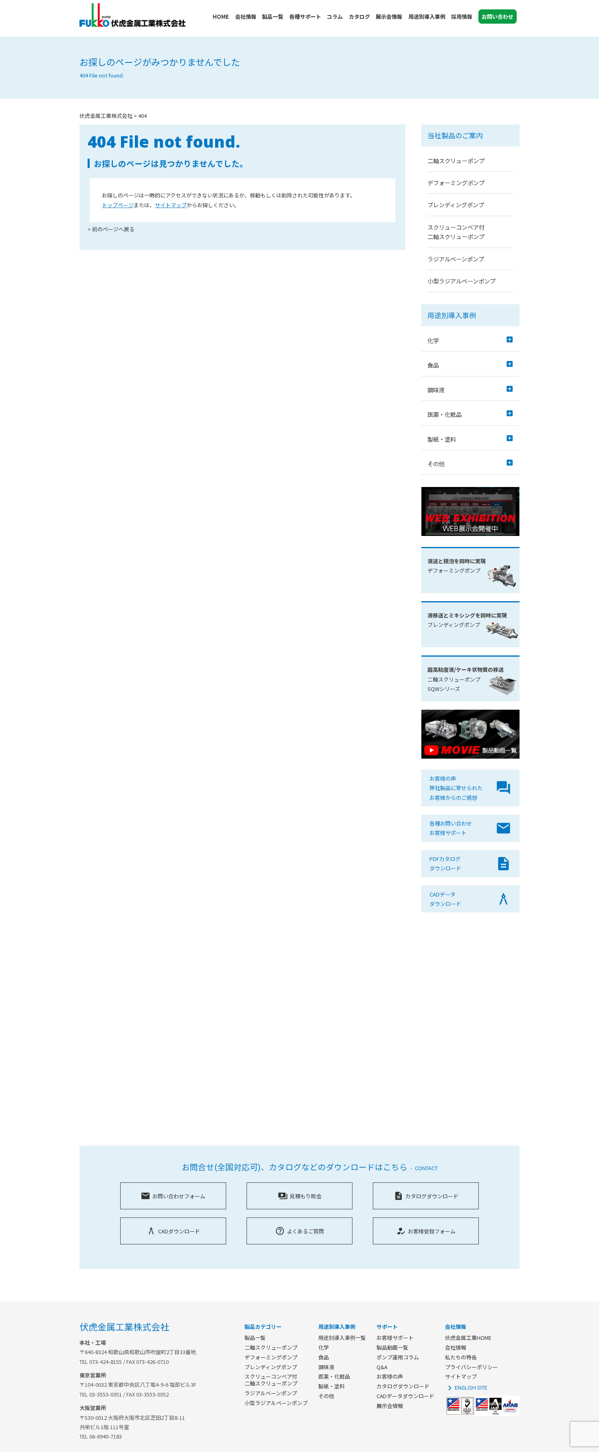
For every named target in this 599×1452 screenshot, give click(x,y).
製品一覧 (255, 1337)
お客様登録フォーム (426, 1231)
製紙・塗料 (331, 1386)
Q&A (382, 1367)
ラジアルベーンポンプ (455, 259)
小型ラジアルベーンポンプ (461, 281)
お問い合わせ (497, 16)
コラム (335, 16)
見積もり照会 (300, 1196)
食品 (323, 1357)
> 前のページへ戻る (111, 229)
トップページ (118, 205)
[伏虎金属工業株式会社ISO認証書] (482, 1414)
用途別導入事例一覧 (342, 1337)
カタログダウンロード (426, 1196)
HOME (221, 16)
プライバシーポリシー (471, 1367)
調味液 (326, 1367)
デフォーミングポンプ (455, 182)
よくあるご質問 (299, 1231)
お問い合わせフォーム (173, 1196)
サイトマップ (171, 205)
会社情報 (455, 1347)
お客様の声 (390, 1376)
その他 (326, 1396)
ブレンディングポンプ (455, 204)
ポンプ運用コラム (398, 1357)
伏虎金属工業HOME (468, 1337)
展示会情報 (390, 1406)
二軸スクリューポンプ (455, 160)
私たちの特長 (461, 1357)
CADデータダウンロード (405, 1396)
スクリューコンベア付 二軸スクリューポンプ (270, 1379)
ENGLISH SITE (466, 1387)
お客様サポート (395, 1337)
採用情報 (461, 16)
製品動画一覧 (392, 1347)
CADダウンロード (173, 1231)
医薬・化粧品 (334, 1376)
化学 (323, 1347)
